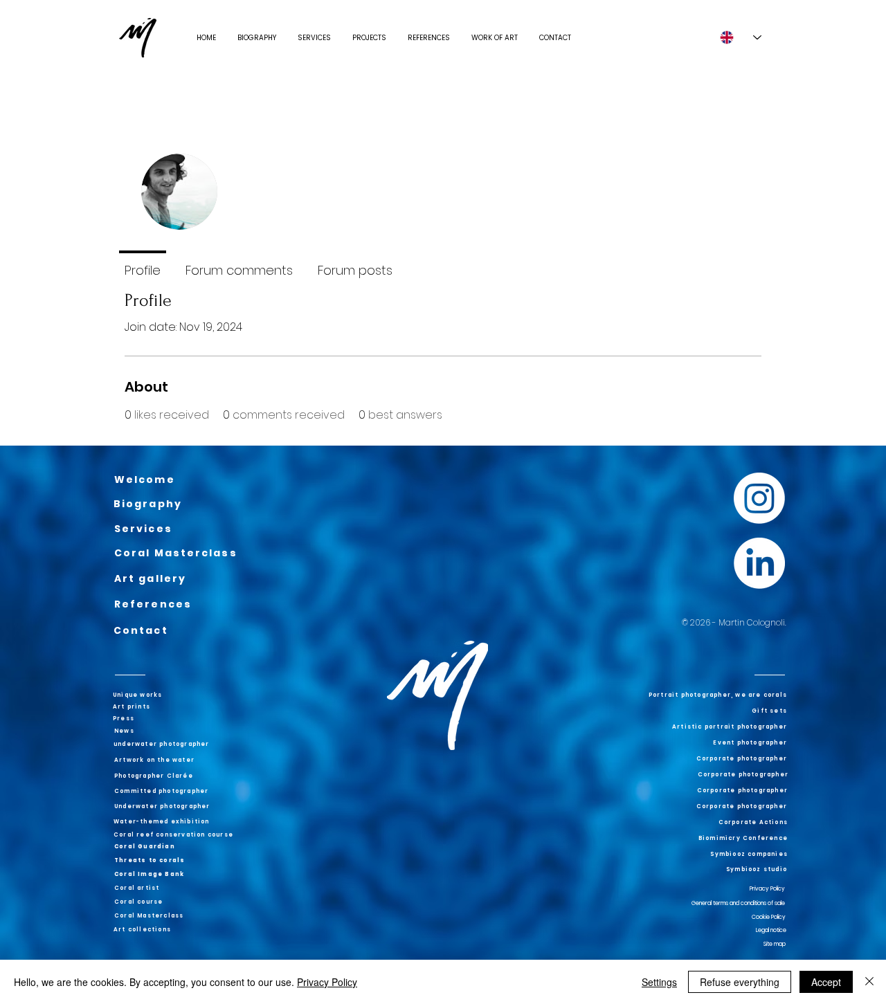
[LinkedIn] (759, 563)
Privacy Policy (327, 982)
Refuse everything (739, 982)
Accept (826, 982)
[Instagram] (759, 498)
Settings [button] (659, 982)
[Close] (869, 982)
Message (659, 219)
